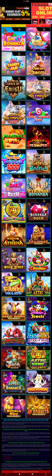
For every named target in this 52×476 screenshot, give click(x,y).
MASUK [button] (6, 475)
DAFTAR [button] (13, 25)
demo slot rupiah (44, 426)
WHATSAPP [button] (32, 475)
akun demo (10, 444)
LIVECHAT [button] (45, 475)
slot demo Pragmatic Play (14, 437)
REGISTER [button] (19, 475)
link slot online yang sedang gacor (33, 449)
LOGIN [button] (38, 25)
